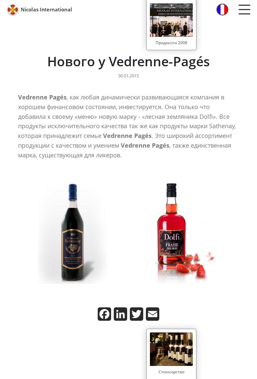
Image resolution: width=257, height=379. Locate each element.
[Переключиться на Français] (222, 9)
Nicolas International (46, 9)
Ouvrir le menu (244, 10)
